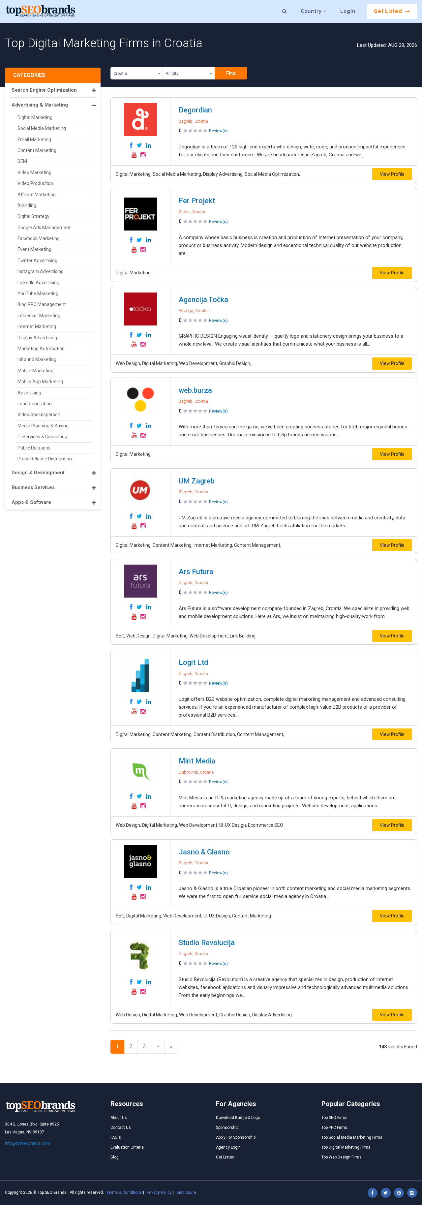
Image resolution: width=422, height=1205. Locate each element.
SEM (22, 161)
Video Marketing (34, 172)
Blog (114, 1157)
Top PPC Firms (334, 1127)
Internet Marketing (36, 326)
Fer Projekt (197, 201)
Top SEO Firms (334, 1117)
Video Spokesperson (38, 414)
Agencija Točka (203, 299)
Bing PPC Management (41, 304)
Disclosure (186, 1192)
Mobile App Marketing (40, 381)
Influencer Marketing (38, 315)
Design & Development (38, 473)
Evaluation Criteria (127, 1147)
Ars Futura (196, 572)
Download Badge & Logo (238, 1117)
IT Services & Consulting (42, 436)
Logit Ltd (193, 662)
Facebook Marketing (38, 238)
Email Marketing (34, 139)
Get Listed (389, 11)
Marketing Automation (41, 348)
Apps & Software (31, 502)
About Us (118, 1117)
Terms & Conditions (124, 1192)
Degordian (195, 110)
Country (312, 11)
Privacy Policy (159, 1192)
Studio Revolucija (207, 943)
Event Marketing (34, 249)
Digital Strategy (33, 216)
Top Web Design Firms (341, 1157)
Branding (26, 205)
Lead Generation (34, 403)
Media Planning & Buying (43, 425)
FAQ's (115, 1137)
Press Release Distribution (44, 458)
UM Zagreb (197, 481)
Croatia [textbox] (120, 73)
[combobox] (136, 74)
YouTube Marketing (37, 293)
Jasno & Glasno (204, 852)
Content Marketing (36, 150)
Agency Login (228, 1147)
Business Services (33, 487)
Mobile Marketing (35, 370)
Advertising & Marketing (40, 105)
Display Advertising (37, 337)
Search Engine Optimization (44, 90)
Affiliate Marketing (36, 194)
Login (347, 11)
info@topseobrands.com (27, 1143)
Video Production (35, 183)
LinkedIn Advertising (38, 282)
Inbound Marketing (36, 359)
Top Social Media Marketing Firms (351, 1137)
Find (231, 73)
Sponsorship (227, 1127)
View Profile (392, 174)
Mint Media (197, 761)
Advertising (29, 392)
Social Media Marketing (41, 128)
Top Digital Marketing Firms (346, 1147)
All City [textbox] (172, 73)
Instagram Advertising (40, 271)
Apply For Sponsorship (236, 1137)
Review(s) (218, 130)
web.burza (195, 390)
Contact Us (120, 1127)
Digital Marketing (34, 117)
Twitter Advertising (37, 260)
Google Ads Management (44, 227)
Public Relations (33, 447)
